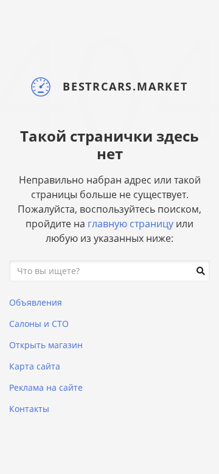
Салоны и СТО (39, 323)
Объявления (35, 302)
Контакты (29, 408)
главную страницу (130, 223)
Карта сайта (34, 366)
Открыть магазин (46, 345)
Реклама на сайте (46, 387)
